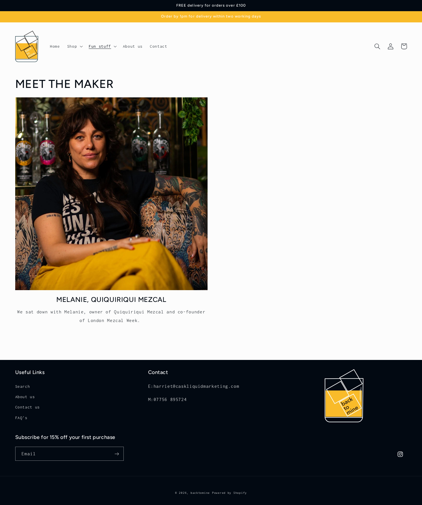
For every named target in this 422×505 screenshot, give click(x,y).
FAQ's (21, 417)
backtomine (200, 492)
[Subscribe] (116, 454)
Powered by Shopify (229, 492)
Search (22, 386)
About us (25, 396)
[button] (74, 46)
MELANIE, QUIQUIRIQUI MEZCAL (111, 299)
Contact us (27, 407)
